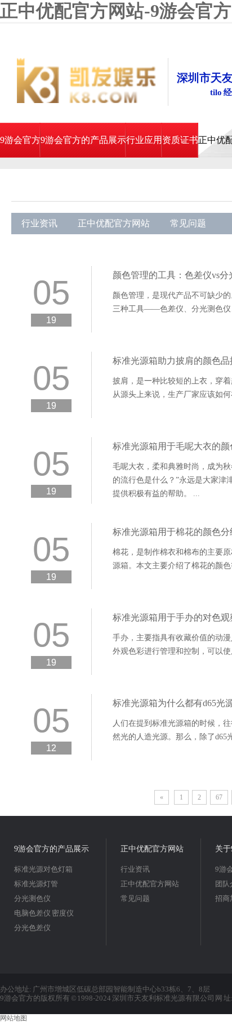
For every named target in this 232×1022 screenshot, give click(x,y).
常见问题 (188, 223)
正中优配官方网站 (114, 223)
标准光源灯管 (36, 884)
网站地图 (13, 1018)
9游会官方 (20, 140)
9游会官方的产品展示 (83, 140)
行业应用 (144, 140)
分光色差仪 (32, 927)
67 (219, 797)
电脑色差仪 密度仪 (44, 913)
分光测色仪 (32, 898)
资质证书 (180, 140)
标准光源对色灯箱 (43, 869)
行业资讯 (39, 223)
